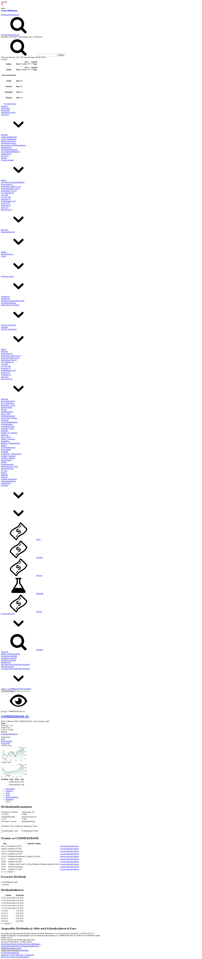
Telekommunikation (8, 481)
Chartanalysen (6, 154)
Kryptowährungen (7, 614)
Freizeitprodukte (7, 424)
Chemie (4, 410)
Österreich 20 (6, 205)
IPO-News (5, 156)
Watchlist (39, 650)
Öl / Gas (4, 471)
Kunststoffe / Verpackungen (11, 454)
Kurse (8, 793)
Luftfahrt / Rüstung (8, 458)
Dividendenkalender (8, 303)
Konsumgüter (6, 450)
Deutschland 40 (7, 184)
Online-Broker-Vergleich (10, 305)
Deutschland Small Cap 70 (11, 186)
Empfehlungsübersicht (9, 150)
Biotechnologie (6, 407)
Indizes (3, 180)
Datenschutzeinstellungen (10, 950)
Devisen (39, 612)
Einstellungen (6, 662)
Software (4, 477)
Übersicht (4, 327)
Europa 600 (5, 743)
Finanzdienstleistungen (9, 422)
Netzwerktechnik (7, 469)
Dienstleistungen (7, 412)
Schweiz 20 (5, 203)
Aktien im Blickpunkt (9, 137)
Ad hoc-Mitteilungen (9, 10)
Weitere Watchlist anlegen (10, 654)
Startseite (4, 106)
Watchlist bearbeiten (8, 660)
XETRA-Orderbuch (8, 325)
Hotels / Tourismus (8, 439)
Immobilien (5, 441)
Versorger (4, 485)
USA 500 (4, 195)
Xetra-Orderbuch (12, 797)
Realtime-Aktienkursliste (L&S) (12, 301)
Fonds (38, 539)
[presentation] (7, 801)
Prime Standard (6, 741)
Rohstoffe (4, 475)
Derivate (39, 576)
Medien (4, 252)
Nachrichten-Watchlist (9, 656)
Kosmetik (4, 452)
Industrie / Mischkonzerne (10, 443)
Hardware (4, 435)
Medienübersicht (7, 254)
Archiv (3, 256)
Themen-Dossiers (7, 160)
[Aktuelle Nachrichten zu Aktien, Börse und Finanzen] (10, 15)
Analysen (9, 791)
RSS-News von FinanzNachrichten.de (15, 957)
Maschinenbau (6, 460)
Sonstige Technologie (9, 479)
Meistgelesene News (8, 143)
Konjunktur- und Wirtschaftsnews (13, 145)
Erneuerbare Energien (9, 418)
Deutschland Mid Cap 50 (10, 189)
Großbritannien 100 (8, 201)
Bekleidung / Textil (8, 405)
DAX (3, 739)
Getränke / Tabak (7, 429)
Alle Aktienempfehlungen (10, 152)
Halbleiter (4, 431)
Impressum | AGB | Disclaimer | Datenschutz (17, 955)
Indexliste (4, 352)
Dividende (9, 799)
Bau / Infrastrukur (7, 403)
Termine (4, 158)
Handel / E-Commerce (9, 433)
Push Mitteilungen (8, 691)
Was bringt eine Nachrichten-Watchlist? (15, 664)
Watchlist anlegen (7, 667)
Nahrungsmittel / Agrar (9, 466)
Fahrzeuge (5, 420)
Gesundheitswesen (8, 426)
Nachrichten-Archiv (14, 948)
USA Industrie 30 (7, 193)
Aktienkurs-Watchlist (8, 658)
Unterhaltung (6, 483)
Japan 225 (4, 208)
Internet (4, 445)
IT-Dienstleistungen (8, 447)
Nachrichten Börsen (8, 946)
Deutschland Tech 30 (9, 191)
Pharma (4, 473)
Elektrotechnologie (8, 416)
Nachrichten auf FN (8, 113)
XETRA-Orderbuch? (9, 329)
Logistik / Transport (8, 456)
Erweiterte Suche (10, 104)
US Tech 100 (6, 197)
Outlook (76, 846)
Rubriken (4, 135)
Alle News (5, 115)
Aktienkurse (5, 297)
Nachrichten (5, 108)
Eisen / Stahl (5, 414)
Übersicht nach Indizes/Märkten (12, 182)
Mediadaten (24, 950)
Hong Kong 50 (6, 210)
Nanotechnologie (7, 464)
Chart (8, 795)
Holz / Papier (6, 437)
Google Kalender (66, 846)
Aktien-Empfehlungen (24, 946)
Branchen (4, 230)
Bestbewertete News (8, 141)
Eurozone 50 (5, 199)
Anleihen (39, 557)
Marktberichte (6, 147)
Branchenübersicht (8, 232)
